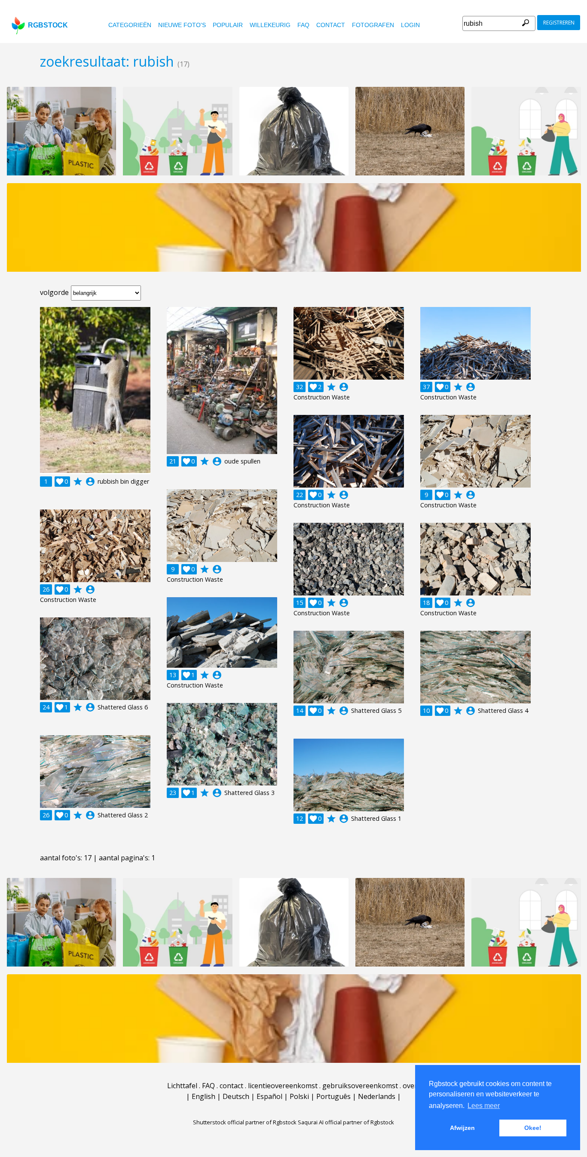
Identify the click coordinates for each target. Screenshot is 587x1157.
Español (269, 1096)
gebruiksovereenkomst (360, 1085)
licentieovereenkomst (283, 1085)
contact (330, 24)
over (410, 1085)
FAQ (303, 24)
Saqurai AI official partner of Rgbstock (346, 1122)
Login (410, 24)
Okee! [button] (532, 1127)
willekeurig (270, 24)
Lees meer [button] (484, 1105)
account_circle (90, 481)
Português (333, 1096)
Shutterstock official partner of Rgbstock (245, 1122)
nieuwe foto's (182, 24)
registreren (559, 22)
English (203, 1096)
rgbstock (48, 25)
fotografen (373, 24)
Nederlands (376, 1096)
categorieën (129, 24)
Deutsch (236, 1096)
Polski (299, 1096)
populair (228, 24)
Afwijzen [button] (462, 1127)
